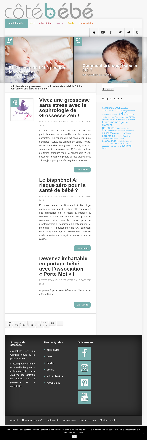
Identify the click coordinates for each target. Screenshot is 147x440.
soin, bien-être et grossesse (25, 86)
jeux (118, 128)
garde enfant (117, 125)
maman (106, 130)
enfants (105, 119)
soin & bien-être (16, 23)
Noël (124, 133)
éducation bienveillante (111, 146)
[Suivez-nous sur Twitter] (120, 32)
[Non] (143, 433)
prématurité (119, 138)
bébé (122, 113)
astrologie (125, 110)
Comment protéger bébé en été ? (110, 67)
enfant (132, 117)
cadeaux (130, 115)
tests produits (86, 23)
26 (24, 325)
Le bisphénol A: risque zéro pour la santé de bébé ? (62, 185)
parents (105, 138)
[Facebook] (84, 353)
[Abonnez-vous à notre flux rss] (137, 32)
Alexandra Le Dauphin (99, 74)
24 (8, 325)
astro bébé (116, 111)
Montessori (129, 131)
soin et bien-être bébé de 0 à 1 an (65, 86)
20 (52, 323)
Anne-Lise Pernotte (24, 76)
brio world (113, 115)
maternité (121, 131)
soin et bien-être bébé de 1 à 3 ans (29, 89)
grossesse (109, 128)
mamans (113, 131)
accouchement (110, 107)
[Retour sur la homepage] (94, 32)
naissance (108, 132)
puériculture (109, 140)
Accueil (14, 420)
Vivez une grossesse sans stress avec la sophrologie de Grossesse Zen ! (64, 107)
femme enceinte (126, 119)
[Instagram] (84, 368)
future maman (111, 122)
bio (103, 114)
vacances (124, 143)
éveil (32, 23)
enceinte (124, 117)
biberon (132, 110)
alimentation (45, 23)
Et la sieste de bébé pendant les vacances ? (38, 69)
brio (107, 114)
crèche (104, 117)
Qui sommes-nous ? (32, 420)
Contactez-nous (88, 420)
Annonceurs (69, 420)
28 (39, 325)
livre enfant (125, 128)
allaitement (106, 110)
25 (16, 325)
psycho (59, 23)
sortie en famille (113, 143)
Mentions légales (108, 420)
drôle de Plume (114, 117)
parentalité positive (123, 136)
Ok (74, 436)
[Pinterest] (84, 383)
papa (129, 133)
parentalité (108, 135)
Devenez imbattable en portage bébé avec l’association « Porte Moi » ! (63, 266)
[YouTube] (84, 397)
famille (71, 23)
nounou (117, 133)
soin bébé (121, 141)
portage (112, 138)
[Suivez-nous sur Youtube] (102, 32)
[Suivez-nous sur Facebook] (111, 32)
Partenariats (53, 420)
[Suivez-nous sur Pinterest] (129, 32)
